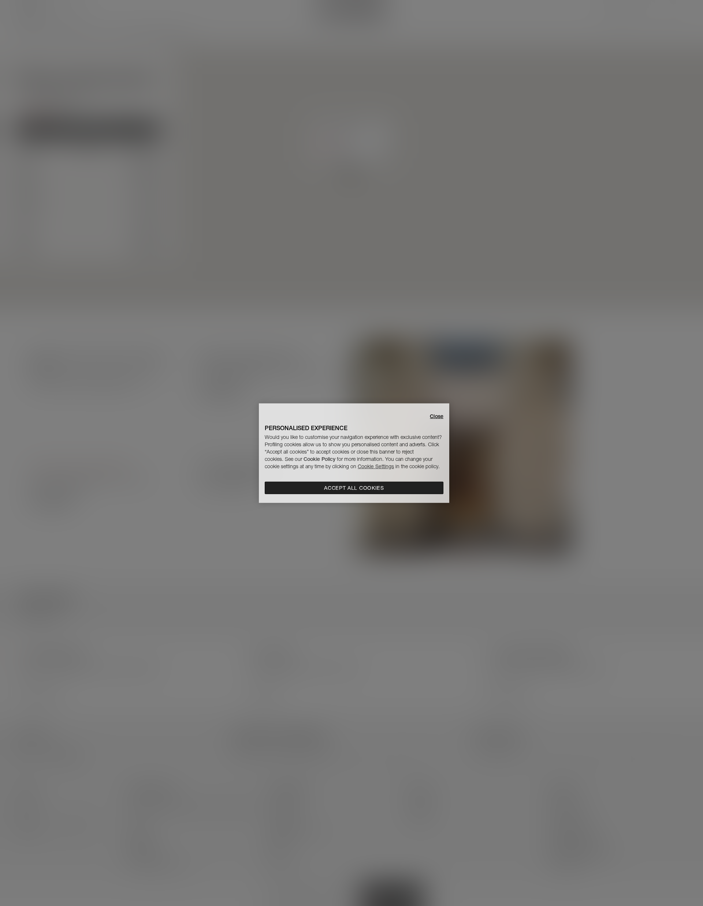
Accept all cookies (354, 488)
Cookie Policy (319, 459)
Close (436, 416)
